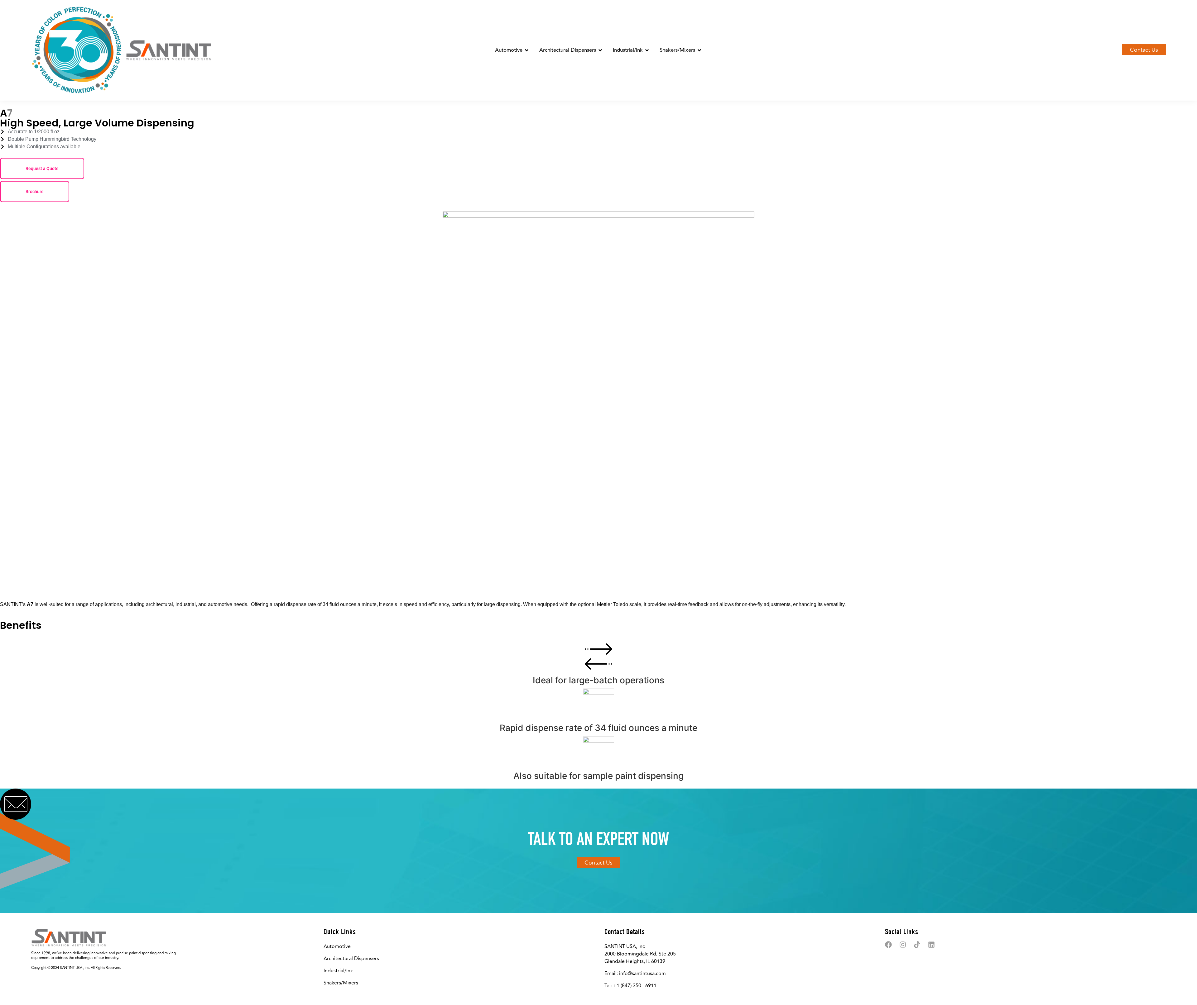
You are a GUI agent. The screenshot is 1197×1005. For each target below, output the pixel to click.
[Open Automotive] (526, 50)
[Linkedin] (931, 944)
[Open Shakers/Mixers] (699, 50)
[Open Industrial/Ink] (647, 50)
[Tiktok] (917, 944)
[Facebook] (888, 944)
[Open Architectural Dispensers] (600, 50)
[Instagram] (902, 944)
